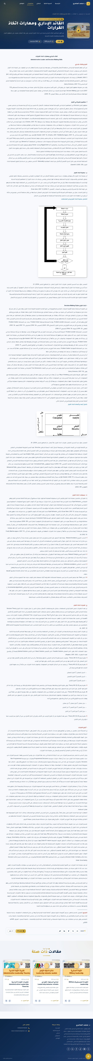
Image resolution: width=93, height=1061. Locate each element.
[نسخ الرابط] (60, 931)
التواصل (21, 3)
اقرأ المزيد (85, 1000)
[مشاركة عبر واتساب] (69, 1000)
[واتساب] (77, 931)
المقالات (74, 14)
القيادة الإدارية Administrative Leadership (50, 19)
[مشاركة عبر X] (65, 1000)
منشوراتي (30, 3)
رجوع (10, 931)
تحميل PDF (19, 931)
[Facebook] (76, 1049)
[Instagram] (68, 1049)
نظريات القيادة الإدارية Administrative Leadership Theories (19, 984)
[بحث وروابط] (5, 3)
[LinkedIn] (72, 1049)
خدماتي (39, 3)
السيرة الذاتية (48, 3)
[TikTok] (80, 1049)
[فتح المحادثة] (88, 1056)
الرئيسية (57, 3)
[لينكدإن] (64, 931)
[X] (73, 931)
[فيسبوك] (68, 931)
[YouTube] (84, 1049)
